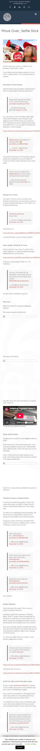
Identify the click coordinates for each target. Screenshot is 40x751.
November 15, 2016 (16, 729)
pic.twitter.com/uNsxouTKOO (19, 104)
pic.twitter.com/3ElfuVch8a (18, 144)
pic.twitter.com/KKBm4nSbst (19, 561)
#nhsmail (20, 652)
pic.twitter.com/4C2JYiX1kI (18, 583)
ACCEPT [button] (20, 747)
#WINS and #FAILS (21, 685)
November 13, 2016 (16, 150)
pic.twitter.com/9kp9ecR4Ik (18, 538)
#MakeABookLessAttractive (19, 281)
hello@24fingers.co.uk (20, 3)
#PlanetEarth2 (18, 536)
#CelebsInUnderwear (16, 214)
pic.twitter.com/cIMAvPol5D (19, 723)
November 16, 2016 (16, 222)
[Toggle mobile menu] (36, 14)
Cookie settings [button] (30, 744)
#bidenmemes (14, 140)
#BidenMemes (14, 174)
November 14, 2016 (16, 658)
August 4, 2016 (21, 110)
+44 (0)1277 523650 (23, 1)
